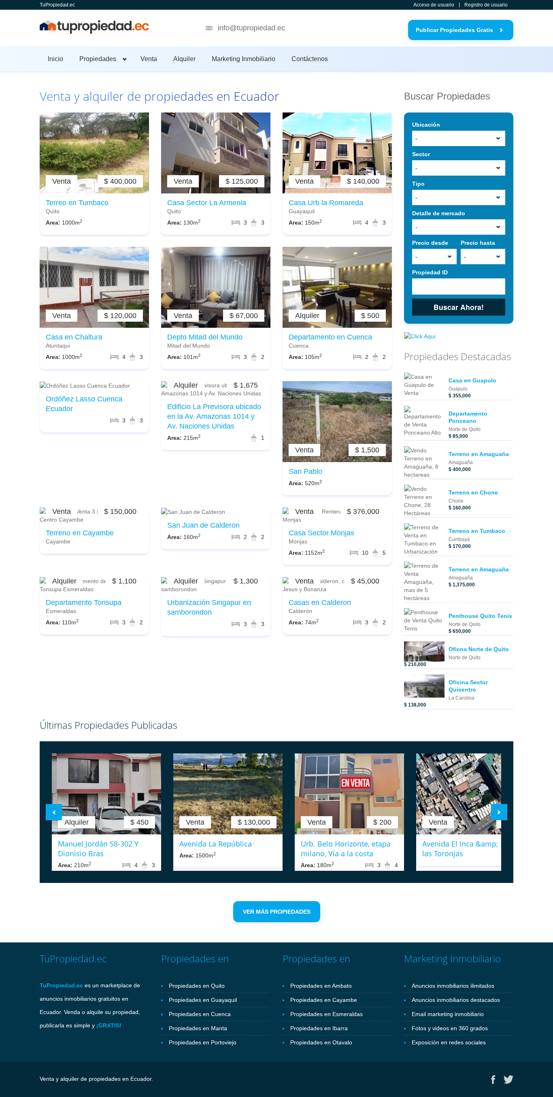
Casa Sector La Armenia (206, 203)
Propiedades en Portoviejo (202, 1042)
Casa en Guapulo (472, 380)
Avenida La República (215, 844)
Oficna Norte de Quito (479, 649)
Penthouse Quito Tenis (480, 616)
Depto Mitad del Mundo (204, 337)
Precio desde (430, 243)
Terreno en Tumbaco (477, 531)
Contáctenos (309, 58)
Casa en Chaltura (74, 337)
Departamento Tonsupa (83, 602)
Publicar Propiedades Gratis (454, 30)
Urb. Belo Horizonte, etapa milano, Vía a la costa (346, 848)
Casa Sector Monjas (321, 533)
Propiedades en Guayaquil (203, 1000)
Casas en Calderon (320, 602)
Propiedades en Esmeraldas (326, 1014)
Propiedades (97, 58)
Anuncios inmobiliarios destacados (456, 1000)
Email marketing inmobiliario (448, 1014)
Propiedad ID (430, 272)
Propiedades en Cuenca (200, 1014)
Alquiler (184, 58)
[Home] (94, 28)
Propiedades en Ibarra (319, 1028)
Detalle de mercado (438, 213)
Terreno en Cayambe (80, 533)
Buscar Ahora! (459, 307)
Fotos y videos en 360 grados (450, 1028)
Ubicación (426, 124)
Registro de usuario (486, 4)
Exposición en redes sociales (449, 1042)
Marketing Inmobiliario (243, 58)
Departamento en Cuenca (330, 337)
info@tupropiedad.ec (251, 28)
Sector (421, 154)
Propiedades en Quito (197, 985)
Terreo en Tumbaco (77, 203)
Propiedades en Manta (198, 1028)
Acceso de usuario (433, 4)
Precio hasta (478, 243)
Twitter (508, 1079)
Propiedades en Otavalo (321, 1042)
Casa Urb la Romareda (326, 203)
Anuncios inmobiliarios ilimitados (453, 985)
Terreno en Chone (473, 492)
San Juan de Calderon (203, 525)
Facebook (493, 1079)
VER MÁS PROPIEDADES (277, 911)
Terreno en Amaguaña (479, 454)
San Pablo (305, 471)
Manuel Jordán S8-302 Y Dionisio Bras (98, 848)
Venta (148, 58)
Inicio (55, 58)
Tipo (418, 183)
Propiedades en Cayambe (323, 1000)
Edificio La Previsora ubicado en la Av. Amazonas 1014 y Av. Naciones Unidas (214, 416)
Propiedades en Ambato (321, 985)
